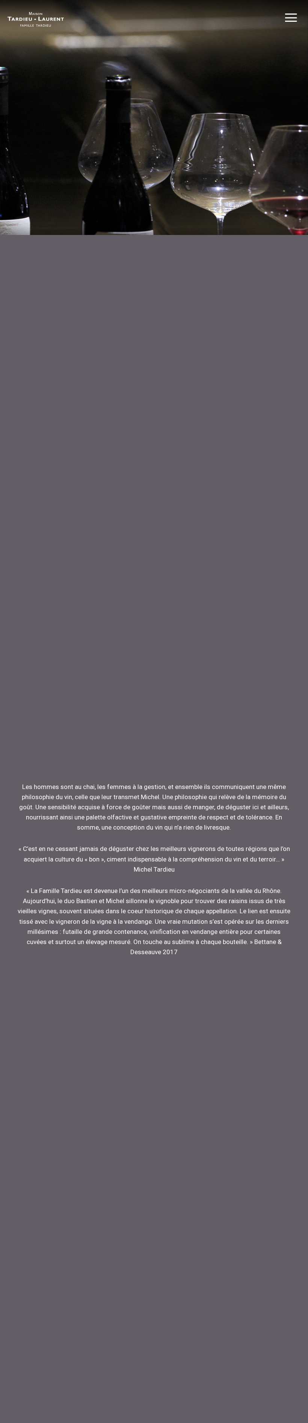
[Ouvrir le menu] (291, 18)
